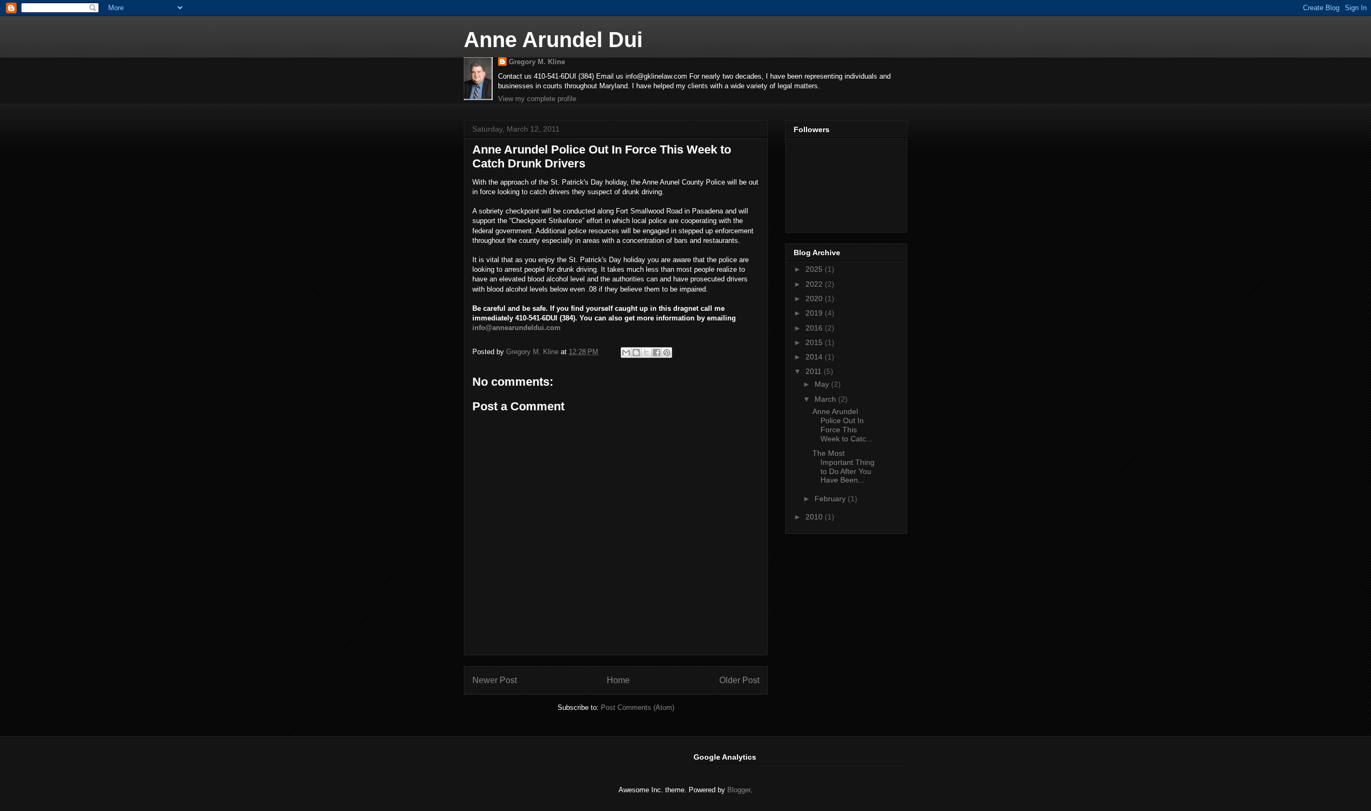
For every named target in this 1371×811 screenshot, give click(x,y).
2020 (815, 298)
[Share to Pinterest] (666, 352)
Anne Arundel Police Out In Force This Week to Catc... (842, 424)
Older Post (739, 680)
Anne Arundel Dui (553, 39)
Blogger (738, 790)
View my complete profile (537, 99)
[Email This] (626, 352)
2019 (815, 313)
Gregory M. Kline (537, 62)
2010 (815, 516)
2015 (815, 342)
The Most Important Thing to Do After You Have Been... (843, 466)
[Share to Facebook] (656, 352)
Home (618, 680)
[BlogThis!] (636, 352)
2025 (815, 269)
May (823, 384)
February (831, 498)
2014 (815, 357)
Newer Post (494, 680)
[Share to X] (646, 352)
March (826, 399)
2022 (815, 284)
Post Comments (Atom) (637, 707)
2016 (815, 328)
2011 (814, 371)
